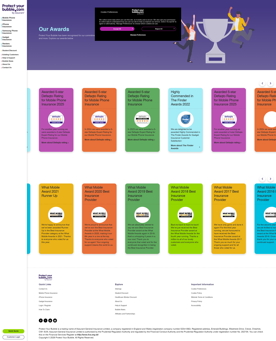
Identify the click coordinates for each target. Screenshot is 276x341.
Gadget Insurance (45, 301)
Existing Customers (10, 55)
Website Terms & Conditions (202, 297)
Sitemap (118, 289)
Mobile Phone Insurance (48, 293)
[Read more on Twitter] (45, 320)
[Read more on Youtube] (50, 320)
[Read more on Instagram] (55, 320)
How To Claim (44, 310)
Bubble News (7, 61)
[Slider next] (270, 83)
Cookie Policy (196, 293)
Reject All (158, 29)
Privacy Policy (196, 301)
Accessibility (196, 306)
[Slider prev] (262, 83)
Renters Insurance (7, 45)
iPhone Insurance (45, 297)
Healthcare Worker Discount (126, 297)
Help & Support (8, 58)
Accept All (117, 29)
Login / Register (45, 306)
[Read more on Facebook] (41, 320)
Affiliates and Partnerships (125, 314)
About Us (6, 64)
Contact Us (7, 68)
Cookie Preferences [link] (198, 289)
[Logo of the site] (45, 277)
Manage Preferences (138, 35)
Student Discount (9, 51)
